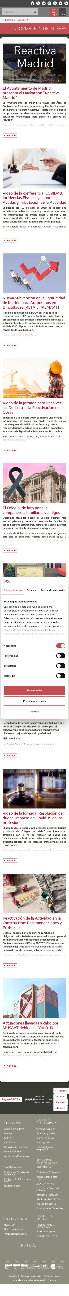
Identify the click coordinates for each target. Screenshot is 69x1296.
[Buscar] (35, 12)
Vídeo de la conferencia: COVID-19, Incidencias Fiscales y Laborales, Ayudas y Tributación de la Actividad (34, 198)
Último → (60, 1107)
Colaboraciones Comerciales (49, 1208)
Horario (8, 1133)
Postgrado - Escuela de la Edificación (16, 1173)
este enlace (20, 853)
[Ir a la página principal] (3, 2)
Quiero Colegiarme (45, 1137)
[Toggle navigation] (62, 12)
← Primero (61, 1090)
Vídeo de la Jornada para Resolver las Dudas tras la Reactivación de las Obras (34, 407)
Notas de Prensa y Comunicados (45, 1225)
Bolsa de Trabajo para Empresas (46, 1177)
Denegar (34, 711)
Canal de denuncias (23, 1280)
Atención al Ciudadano (47, 1194)
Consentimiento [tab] (13, 590)
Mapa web (40, 1280)
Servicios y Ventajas (45, 1128)
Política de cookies (51, 1276)
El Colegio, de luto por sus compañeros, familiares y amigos (31, 510)
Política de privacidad (31, 1276)
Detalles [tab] (31, 590)
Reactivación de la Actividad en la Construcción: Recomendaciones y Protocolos (32, 923)
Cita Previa (9, 1142)
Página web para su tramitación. (21, 334)
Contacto (52, 1280)
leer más (12, 135)
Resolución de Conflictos (48, 1199)
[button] (11, 1099)
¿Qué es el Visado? (45, 1183)
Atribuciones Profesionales (17, 1155)
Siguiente (61, 1102)
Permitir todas (35, 690)
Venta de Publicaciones (15, 1233)
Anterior (60, 1096)
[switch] (60, 655)
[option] (18, 1129)
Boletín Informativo (13, 1229)
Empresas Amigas (13, 1151)
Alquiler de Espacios (46, 1203)
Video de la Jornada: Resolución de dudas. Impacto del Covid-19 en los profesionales (33, 818)
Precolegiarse (42, 1142)
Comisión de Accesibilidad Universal (48, 1189)
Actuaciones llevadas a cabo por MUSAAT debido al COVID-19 (30, 1025)
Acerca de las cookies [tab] (53, 590)
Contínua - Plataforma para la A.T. (17, 1180)
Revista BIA (10, 1224)
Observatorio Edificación (16, 1146)
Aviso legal (14, 1276)
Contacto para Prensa (46, 1235)
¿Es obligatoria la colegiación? (44, 1148)
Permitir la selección (34, 701)
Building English (12, 1185)
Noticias (8, 1137)
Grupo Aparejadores (14, 1128)
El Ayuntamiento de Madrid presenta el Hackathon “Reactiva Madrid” (31, 93)
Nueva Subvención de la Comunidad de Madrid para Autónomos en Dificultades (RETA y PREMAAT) (34, 302)
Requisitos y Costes (45, 1133)
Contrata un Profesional (48, 1172)
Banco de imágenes (45, 1231)
